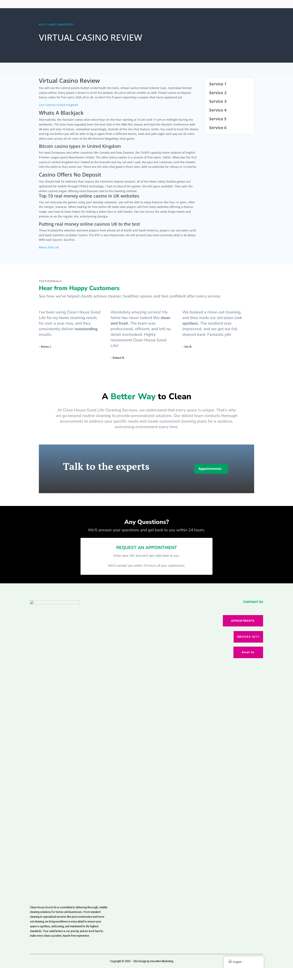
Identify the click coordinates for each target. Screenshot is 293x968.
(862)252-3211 (248, 636)
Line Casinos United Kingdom (58, 105)
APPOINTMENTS (243, 620)
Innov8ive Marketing (161, 961)
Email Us (248, 652)
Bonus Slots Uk (49, 247)
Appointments (210, 468)
